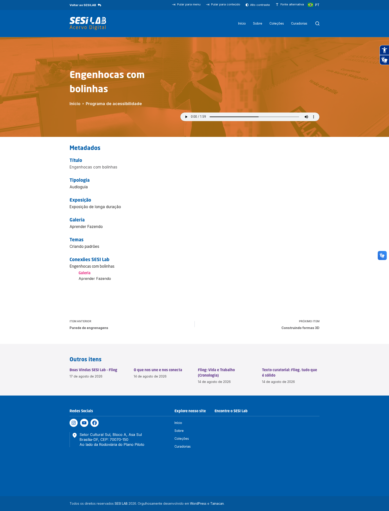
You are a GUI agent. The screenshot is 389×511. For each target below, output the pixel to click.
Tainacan (217, 503)
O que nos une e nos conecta (158, 370)
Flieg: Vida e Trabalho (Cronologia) (216, 372)
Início (242, 23)
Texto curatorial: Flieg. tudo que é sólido (289, 372)
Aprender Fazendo (86, 226)
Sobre (257, 23)
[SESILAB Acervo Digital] (88, 23)
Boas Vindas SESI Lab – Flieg (93, 370)
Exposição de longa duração (95, 207)
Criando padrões (84, 246)
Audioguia (79, 187)
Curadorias (299, 23)
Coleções (276, 23)
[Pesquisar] (317, 23)
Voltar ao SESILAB (83, 5)
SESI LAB (121, 503)
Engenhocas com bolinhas (92, 266)
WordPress (198, 503)
